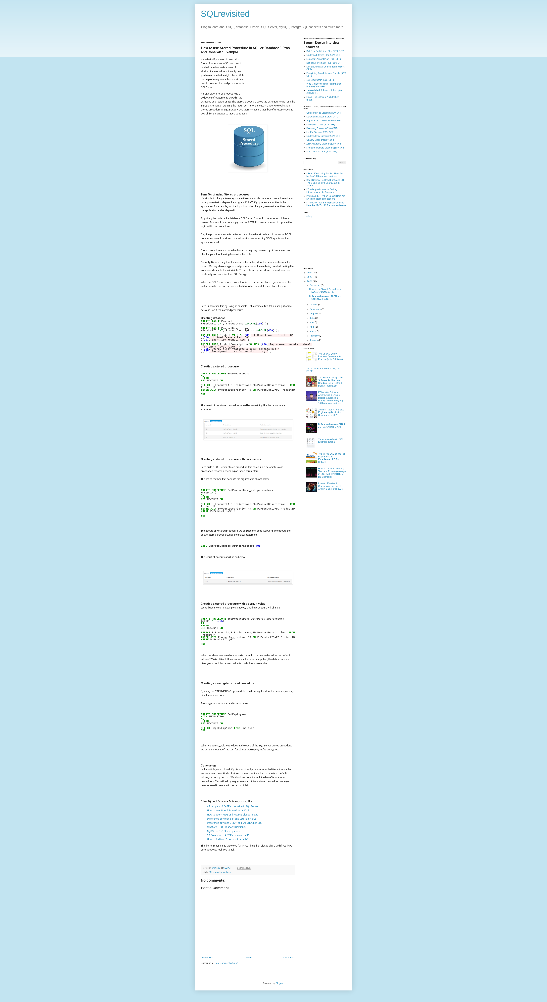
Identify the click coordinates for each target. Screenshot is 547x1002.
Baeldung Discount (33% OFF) (321, 128)
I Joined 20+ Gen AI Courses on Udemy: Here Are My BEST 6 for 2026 (331, 486)
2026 (310, 272)
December (315, 285)
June (312, 318)
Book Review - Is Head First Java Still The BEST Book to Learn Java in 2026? (325, 183)
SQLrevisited (225, 14)
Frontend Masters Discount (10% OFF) (325, 147)
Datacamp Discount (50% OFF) (322, 116)
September (315, 309)
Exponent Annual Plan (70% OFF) (323, 59)
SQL (211, 872)
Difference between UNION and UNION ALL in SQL (234, 822)
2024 (310, 281)
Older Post (288, 957)
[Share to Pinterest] (249, 868)
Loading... (309, 216)
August (313, 313)
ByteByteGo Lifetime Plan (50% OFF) (325, 51)
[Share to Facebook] (246, 868)
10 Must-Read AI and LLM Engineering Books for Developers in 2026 (331, 412)
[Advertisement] (270, 75)
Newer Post (208, 957)
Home (249, 957)
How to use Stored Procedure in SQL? (228, 810)
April (312, 327)
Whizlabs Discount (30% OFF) (321, 151)
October (314, 304)
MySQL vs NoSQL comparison (223, 831)
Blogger (279, 983)
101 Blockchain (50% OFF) (320, 80)
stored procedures (222, 872)
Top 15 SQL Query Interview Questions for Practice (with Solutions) (330, 356)
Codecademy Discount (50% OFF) (323, 136)
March (313, 331)
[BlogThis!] (241, 868)
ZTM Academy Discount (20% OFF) (324, 144)
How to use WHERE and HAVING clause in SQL (232, 814)
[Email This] (238, 868)
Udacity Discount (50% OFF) (320, 140)
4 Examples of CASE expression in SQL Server (232, 806)
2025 (310, 277)
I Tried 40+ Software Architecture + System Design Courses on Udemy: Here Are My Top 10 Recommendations (330, 397)
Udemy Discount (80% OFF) (320, 124)
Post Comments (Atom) (226, 963)
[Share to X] (243, 868)
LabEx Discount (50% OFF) (320, 132)
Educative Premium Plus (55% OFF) (324, 63)
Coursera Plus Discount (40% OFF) (324, 113)
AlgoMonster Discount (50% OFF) (323, 120)
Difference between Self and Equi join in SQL (231, 818)
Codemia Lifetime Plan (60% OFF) (323, 55)
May (312, 322)
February (314, 336)
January (314, 340)
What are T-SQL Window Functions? (226, 827)
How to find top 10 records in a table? (227, 839)
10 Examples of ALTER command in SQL (229, 835)
